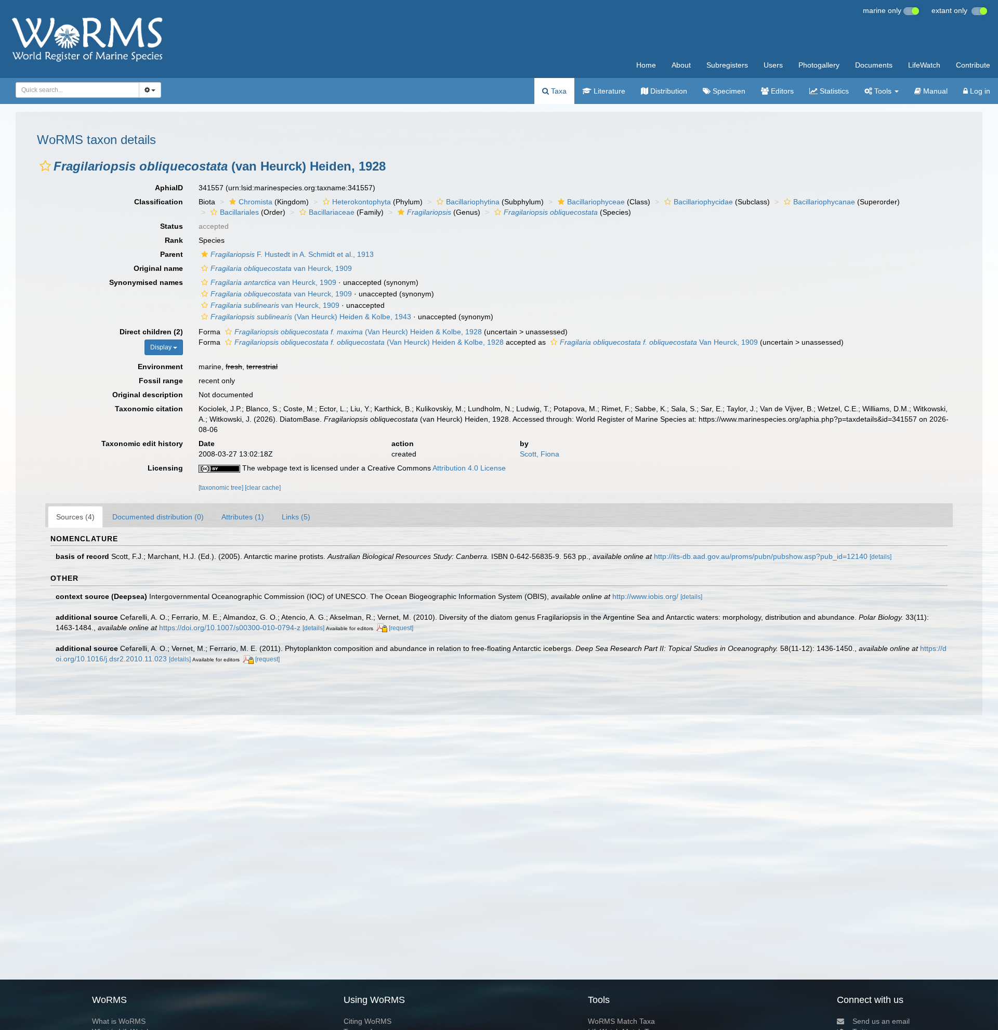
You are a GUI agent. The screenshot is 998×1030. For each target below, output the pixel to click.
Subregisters (727, 65)
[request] (401, 628)
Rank (174, 240)
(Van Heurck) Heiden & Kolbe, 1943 (311, 316)
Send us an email (881, 1021)
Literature (608, 91)
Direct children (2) (151, 332)
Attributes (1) (242, 517)
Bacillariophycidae (703, 202)
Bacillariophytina (473, 202)
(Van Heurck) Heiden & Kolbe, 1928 (358, 332)
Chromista (255, 202)
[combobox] (77, 90)
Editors (781, 91)
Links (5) (296, 517)
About (681, 65)
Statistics (833, 91)
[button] (45, 166)
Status (171, 226)
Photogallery (818, 65)
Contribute (973, 65)
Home (646, 65)
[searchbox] (74, 90)
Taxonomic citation (149, 409)
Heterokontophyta (361, 202)
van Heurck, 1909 (281, 268)
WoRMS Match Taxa (621, 1021)
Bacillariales (239, 212)
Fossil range (161, 380)
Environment (160, 366)
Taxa (558, 91)
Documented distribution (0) (158, 517)
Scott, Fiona (539, 454)
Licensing (165, 468)
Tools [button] (883, 91)
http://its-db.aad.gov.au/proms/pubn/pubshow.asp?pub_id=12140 (761, 556)
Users (773, 65)
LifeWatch (924, 65)
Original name (158, 268)
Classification (158, 202)
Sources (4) (75, 517)
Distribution (667, 91)
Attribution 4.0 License (469, 468)
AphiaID (169, 188)
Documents (873, 65)
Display (161, 347)
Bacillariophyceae (596, 202)
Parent (171, 254)
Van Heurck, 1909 (659, 342)
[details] (880, 556)
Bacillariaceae (331, 212)
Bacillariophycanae (824, 202)
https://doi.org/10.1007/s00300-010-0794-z (229, 627)
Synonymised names (146, 282)
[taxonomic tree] (222, 487)
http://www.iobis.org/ (645, 596)
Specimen (728, 91)
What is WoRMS (119, 1021)
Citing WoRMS (367, 1021)
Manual (934, 91)
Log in (979, 91)
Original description (147, 394)
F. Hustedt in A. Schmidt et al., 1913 (292, 254)
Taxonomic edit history (142, 443)
